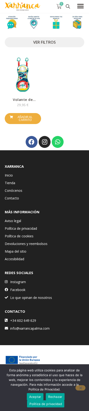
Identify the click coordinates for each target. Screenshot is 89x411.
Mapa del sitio (15, 251)
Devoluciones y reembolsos (26, 243)
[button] (80, 6)
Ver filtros (44, 42)
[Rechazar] (80, 387)
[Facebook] (31, 142)
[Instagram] (45, 142)
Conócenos (13, 190)
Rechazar (55, 397)
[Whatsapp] (58, 142)
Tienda (10, 183)
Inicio (9, 175)
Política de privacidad (21, 228)
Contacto (12, 198)
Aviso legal (13, 221)
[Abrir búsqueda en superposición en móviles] (68, 6)
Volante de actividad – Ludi (23, 101)
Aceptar (35, 397)
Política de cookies (19, 236)
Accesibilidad (14, 259)
